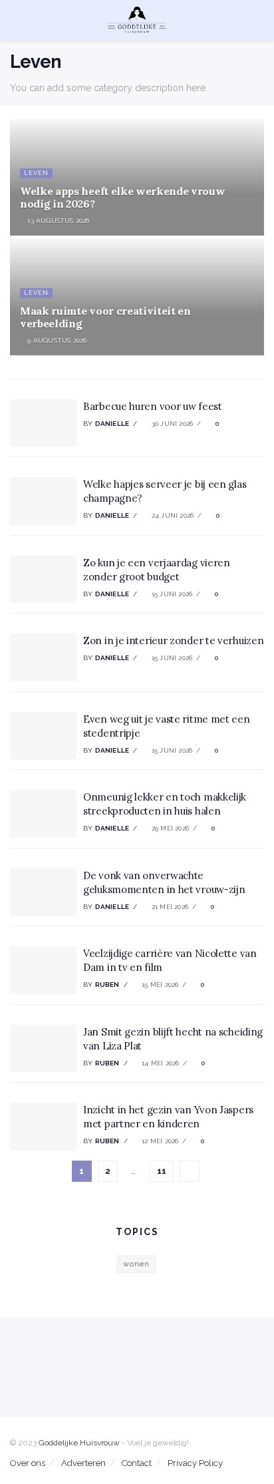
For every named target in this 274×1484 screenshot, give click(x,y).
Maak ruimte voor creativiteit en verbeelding (105, 317)
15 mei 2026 (159, 984)
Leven (36, 173)
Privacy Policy (195, 1463)
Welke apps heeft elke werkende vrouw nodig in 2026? (122, 197)
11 (161, 1171)
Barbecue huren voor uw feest (152, 406)
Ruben (107, 984)
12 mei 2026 (159, 1141)
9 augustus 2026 (55, 340)
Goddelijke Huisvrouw (79, 1442)
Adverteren (83, 1463)
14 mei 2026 (159, 1063)
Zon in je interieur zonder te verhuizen (173, 640)
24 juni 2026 (172, 515)
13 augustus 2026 (57, 220)
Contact (137, 1463)
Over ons (27, 1463)
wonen (136, 1264)
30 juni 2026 (171, 423)
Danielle (112, 423)
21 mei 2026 (169, 906)
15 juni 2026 (171, 594)
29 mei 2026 (169, 828)
